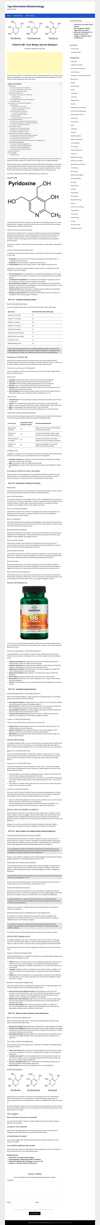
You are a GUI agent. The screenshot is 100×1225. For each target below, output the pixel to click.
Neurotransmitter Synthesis (19, 111)
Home (9, 16)
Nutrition (73, 189)
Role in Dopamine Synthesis (20, 114)
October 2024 (75, 49)
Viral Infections (75, 217)
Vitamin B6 (12, 86)
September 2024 (76, 52)
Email (37, 1202)
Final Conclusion (14, 151)
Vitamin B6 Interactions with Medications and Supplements (28, 140)
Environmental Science (77, 114)
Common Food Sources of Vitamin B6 (21, 95)
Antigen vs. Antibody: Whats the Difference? (23, 1163)
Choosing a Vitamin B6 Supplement (21, 149)
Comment (10, 1180)
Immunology (74, 146)
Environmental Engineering (78, 111)
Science (73, 203)
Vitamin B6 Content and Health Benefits (23, 99)
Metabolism (14, 105)
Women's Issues (75, 224)
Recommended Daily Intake (19, 91)
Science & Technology (77, 207)
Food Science (75, 121)
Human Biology (75, 143)
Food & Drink (74, 118)
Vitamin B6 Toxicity (15, 126)
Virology (73, 221)
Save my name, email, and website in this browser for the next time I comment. (35, 1209)
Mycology (73, 182)
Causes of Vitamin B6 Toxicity (20, 131)
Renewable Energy (76, 200)
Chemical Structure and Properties (21, 88)
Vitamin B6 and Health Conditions (19, 133)
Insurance (73, 153)
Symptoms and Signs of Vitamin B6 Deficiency (24, 121)
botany (73, 90)
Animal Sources (17, 98)
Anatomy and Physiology (78, 68)
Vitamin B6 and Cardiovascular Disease (23, 137)
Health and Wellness (77, 139)
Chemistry (74, 97)
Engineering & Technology (78, 107)
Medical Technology (76, 157)
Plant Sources (16, 96)
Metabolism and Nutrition (78, 164)
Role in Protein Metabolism (19, 106)
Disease (73, 104)
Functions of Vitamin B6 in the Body (20, 103)
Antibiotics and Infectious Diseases (81, 75)
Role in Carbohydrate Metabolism (22, 108)
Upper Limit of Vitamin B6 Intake (20, 128)
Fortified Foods (16, 101)
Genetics (73, 132)
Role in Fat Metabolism (19, 109)
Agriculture (74, 61)
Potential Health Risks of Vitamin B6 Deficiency (25, 123)
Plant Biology (74, 193)
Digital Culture (75, 100)
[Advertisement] (34, 63)
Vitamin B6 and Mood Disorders (20, 138)
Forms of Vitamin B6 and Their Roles (21, 89)
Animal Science (75, 72)
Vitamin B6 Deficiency (16, 119)
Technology (74, 214)
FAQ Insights (13, 153)
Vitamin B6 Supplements (16, 142)
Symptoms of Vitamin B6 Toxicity (21, 130)
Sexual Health (75, 210)
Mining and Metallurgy (77, 175)
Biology (73, 82)
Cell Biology (74, 93)
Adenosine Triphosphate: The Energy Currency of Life (26, 1161)
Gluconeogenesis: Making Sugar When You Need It (25, 1159)
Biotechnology (18, 16)
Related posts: (15, 155)
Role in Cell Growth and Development (23, 117)
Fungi (72, 125)
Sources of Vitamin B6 (16, 93)
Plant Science (30, 16)
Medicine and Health (77, 161)
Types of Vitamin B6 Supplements (20, 144)
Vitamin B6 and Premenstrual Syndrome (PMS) (24, 135)
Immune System (16, 116)
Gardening (74, 129)
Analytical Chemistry (77, 65)
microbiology (74, 168)
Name (9, 1202)
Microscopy (74, 171)
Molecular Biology (76, 178)
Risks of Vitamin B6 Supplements (21, 147)
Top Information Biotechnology (25, 6)
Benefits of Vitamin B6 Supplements (22, 146)
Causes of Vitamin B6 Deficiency (21, 124)
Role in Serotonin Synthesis (20, 113)
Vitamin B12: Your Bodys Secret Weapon (21, 1157)
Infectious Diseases (76, 150)
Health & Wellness (76, 136)
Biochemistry (74, 79)
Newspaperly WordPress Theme (63, 1222)
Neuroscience (75, 185)
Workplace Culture (76, 228)
